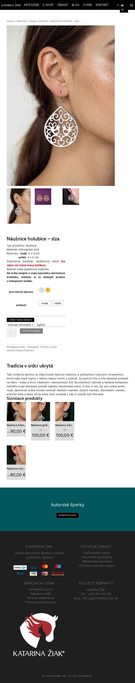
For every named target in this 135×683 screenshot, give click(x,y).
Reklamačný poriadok (97, 561)
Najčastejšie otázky (97, 553)
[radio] (41, 290)
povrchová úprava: (21, 291)
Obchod (22, 21)
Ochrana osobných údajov (97, 565)
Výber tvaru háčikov (20, 320)
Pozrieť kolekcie (67, 515)
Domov (11, 21)
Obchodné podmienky (97, 557)
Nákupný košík (40, 593)
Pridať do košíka (31, 331)
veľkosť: (21, 305)
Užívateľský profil (40, 589)
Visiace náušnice (38, 21)
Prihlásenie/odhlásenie (40, 602)
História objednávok (40, 598)
